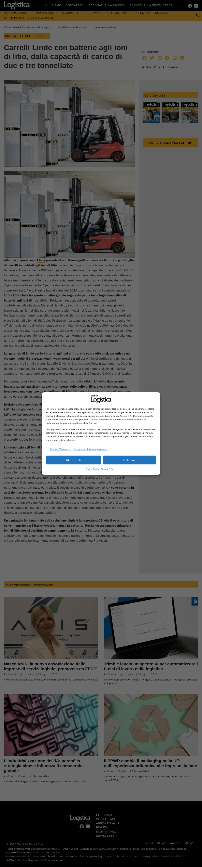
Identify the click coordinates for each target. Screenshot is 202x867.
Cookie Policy (92, 469)
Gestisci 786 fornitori (60, 449)
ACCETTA (73, 460)
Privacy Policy (107, 469)
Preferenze (130, 460)
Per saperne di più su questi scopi (90, 449)
